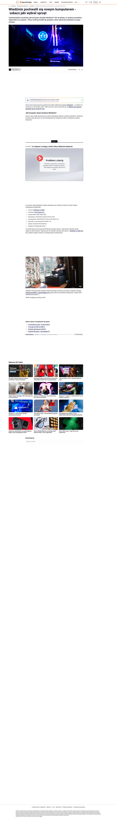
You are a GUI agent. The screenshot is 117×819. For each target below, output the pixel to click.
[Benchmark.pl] (27, 2)
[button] (90, 2)
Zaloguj (95, 2)
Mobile (35, 2)
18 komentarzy (72, 69)
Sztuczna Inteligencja (67, 2)
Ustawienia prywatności (79, 807)
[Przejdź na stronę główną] (17, 3)
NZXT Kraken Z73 (39, 212)
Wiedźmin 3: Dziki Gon (76, 231)
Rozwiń (53, 141)
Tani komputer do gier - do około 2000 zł (39, 324)
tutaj (41, 816)
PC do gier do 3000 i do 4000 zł (36, 327)
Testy (50, 2)
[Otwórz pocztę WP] (86, 2)
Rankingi (57, 2)
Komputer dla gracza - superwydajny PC (39, 331)
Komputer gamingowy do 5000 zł (37, 329)
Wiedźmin (70, 105)
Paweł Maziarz (15, 69)
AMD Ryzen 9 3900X (39, 210)
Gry (76, 2)
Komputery (43, 2)
